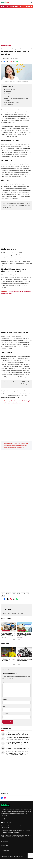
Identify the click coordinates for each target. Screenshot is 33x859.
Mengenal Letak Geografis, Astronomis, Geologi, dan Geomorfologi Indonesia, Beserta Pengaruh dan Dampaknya (17, 753)
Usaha (3, 595)
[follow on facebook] (2, 798)
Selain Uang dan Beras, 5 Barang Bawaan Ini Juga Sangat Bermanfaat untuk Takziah (18, 733)
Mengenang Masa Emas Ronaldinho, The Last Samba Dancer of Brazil (8, 659)
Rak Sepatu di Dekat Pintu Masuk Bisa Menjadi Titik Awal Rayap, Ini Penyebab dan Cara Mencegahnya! (16, 205)
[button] (28, 2)
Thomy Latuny (7, 610)
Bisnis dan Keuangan (6, 45)
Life (7, 6)
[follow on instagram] (5, 798)
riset (28, 593)
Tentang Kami (4, 845)
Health (28, 6)
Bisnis (3, 593)
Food (3, 6)
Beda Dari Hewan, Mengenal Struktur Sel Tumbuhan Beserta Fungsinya (17, 743)
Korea (22, 6)
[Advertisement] (16, 26)
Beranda (3, 49)
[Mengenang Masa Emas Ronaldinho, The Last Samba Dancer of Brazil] (8, 655)
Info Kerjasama (5, 850)
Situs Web (5, 714)
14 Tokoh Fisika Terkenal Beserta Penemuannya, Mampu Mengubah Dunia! (17, 747)
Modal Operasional (9, 96)
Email (4, 706)
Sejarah (19, 655)
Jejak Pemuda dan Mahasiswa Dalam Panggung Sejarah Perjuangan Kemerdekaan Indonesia (24, 659)
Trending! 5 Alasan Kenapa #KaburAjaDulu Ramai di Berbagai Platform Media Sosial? (18, 738)
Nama (4, 699)
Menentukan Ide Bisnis (9, 89)
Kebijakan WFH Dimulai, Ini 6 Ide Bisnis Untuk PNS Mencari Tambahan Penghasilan (24, 634)
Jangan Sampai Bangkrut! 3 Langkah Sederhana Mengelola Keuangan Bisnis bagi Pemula (16, 384)
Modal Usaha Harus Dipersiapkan (12, 102)
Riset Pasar (7, 93)
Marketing (8, 593)
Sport (3, 655)
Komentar (5, 682)
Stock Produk (7, 91)
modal (14, 593)
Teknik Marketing (8, 104)
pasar (18, 593)
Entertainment (14, 6)
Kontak (3, 848)
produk (23, 593)
